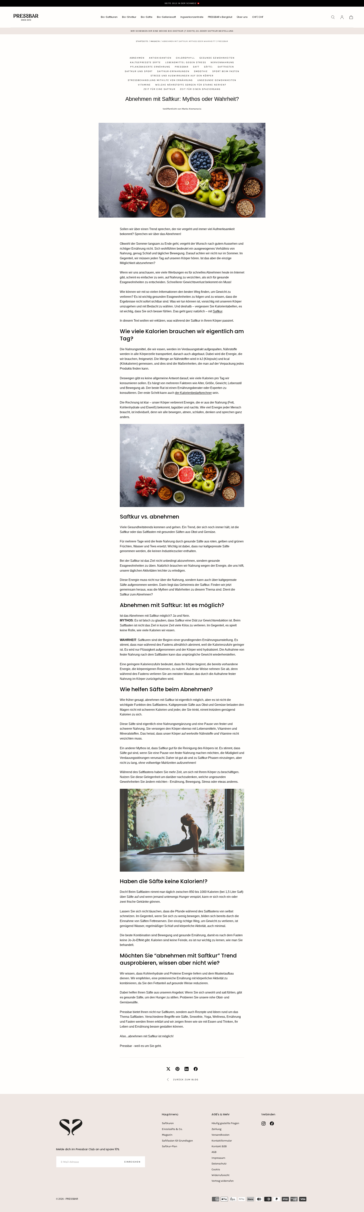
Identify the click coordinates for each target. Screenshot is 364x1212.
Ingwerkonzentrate (191, 17)
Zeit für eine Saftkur (159, 89)
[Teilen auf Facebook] (195, 1069)
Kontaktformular (222, 1140)
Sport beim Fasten (225, 71)
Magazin (155, 41)
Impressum (218, 1158)
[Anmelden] (342, 17)
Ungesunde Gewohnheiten (216, 80)
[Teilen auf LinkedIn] (186, 1069)
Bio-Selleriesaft (166, 17)
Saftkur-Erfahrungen (173, 71)
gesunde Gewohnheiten (217, 57)
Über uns (242, 17)
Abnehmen (137, 57)
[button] (257, 18)
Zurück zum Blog (185, 1079)
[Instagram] (263, 1123)
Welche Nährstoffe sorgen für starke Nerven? (190, 84)
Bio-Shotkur (129, 17)
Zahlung (216, 1129)
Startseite (142, 41)
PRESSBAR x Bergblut (220, 17)
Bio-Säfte (146, 17)
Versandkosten (220, 1134)
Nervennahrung (222, 62)
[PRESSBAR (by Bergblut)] (71, 1127)
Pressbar (181, 66)
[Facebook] (272, 1123)
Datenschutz (219, 1163)
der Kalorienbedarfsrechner (193, 392)
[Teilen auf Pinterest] (177, 1069)
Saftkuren (168, 1123)
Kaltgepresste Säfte (145, 62)
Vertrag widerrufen (223, 1180)
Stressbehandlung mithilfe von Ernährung (160, 80)
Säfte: (208, 66)
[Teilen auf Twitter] (168, 1069)
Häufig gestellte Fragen (225, 1123)
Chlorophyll (185, 57)
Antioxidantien (160, 57)
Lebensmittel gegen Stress (185, 62)
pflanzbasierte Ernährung (150, 66)
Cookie (216, 1169)
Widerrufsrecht (220, 1175)
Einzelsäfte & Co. (172, 1129)
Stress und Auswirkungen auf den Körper (182, 75)
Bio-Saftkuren (109, 17)
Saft (196, 66)
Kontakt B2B (219, 1146)
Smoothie (201, 71)
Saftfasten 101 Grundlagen (177, 1140)
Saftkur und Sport (139, 71)
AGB (214, 1152)
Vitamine (144, 84)
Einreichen (132, 1161)
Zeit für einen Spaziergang (200, 89)
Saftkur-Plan (169, 1146)
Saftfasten (226, 66)
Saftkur (217, 311)
